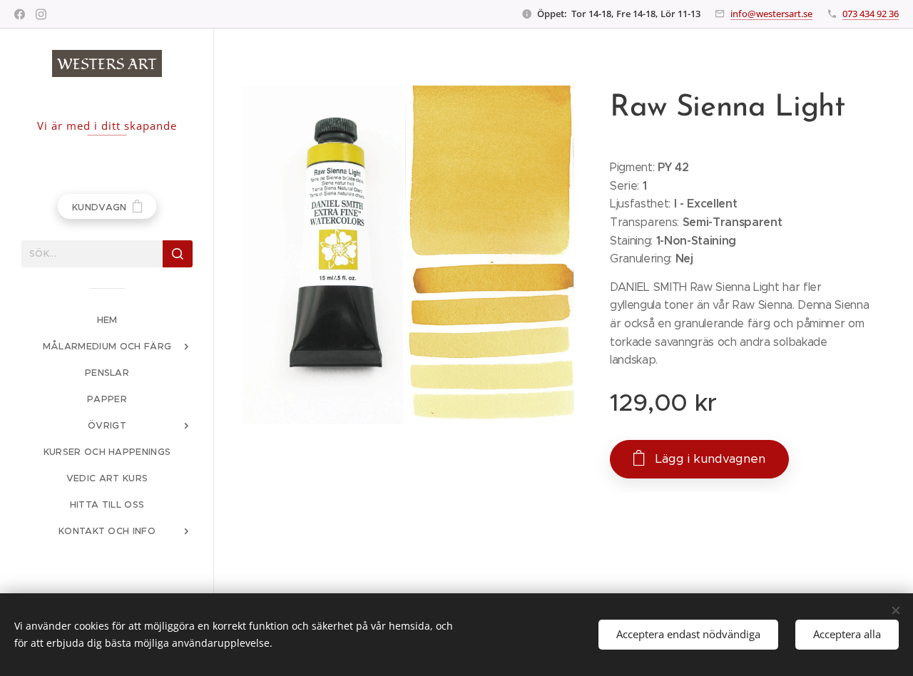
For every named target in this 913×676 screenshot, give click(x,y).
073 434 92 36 (870, 13)
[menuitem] (107, 320)
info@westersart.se (771, 13)
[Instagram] (41, 14)
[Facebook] (20, 14)
